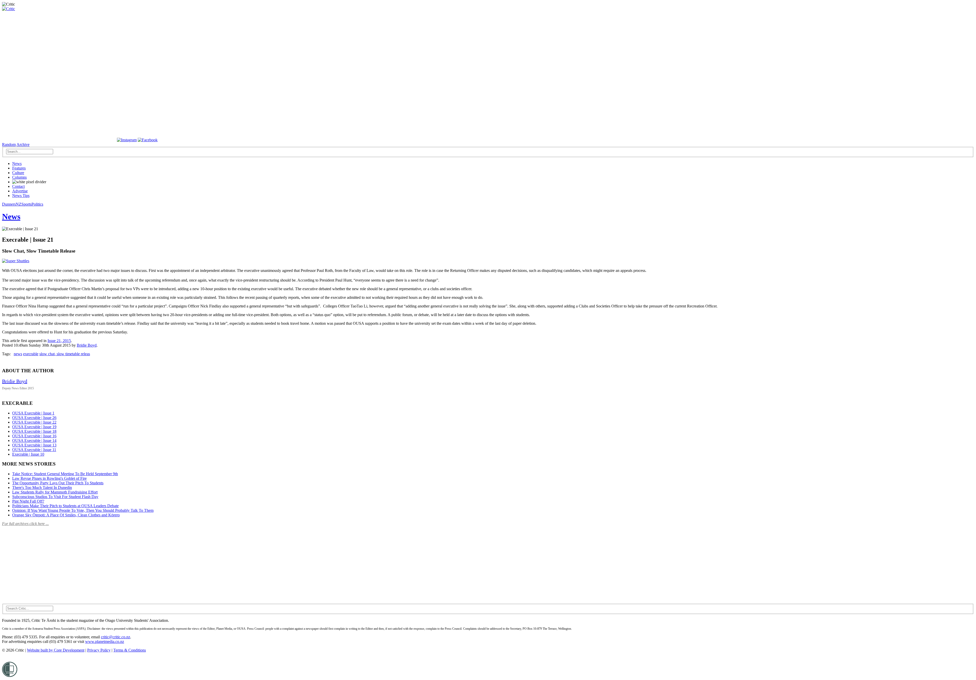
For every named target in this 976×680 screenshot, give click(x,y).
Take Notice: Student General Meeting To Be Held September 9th (65, 474)
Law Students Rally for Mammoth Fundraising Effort (55, 492)
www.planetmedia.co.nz (104, 641)
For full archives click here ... (25, 523)
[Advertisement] (40, 562)
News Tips (20, 195)
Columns (19, 177)
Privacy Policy (99, 650)
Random (9, 144)
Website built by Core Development (55, 650)
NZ (18, 204)
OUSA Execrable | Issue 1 (33, 413)
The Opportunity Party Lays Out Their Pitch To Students (57, 483)
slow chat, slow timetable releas (64, 354)
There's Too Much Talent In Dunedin (42, 487)
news (18, 354)
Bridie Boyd (87, 345)
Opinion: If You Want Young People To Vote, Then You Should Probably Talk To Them (83, 510)
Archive (23, 144)
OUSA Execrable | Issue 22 (34, 422)
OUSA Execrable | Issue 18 (34, 431)
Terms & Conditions (129, 650)
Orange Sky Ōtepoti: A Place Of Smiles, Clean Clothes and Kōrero (66, 515)
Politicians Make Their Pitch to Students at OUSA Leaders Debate (65, 506)
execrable (30, 354)
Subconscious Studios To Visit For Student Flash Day (55, 496)
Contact (18, 186)
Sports (26, 204)
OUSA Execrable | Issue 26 (34, 417)
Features (19, 168)
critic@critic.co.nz (115, 637)
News (17, 163)
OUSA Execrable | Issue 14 (34, 440)
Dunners (9, 204)
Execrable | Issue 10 (28, 454)
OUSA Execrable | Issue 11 (34, 449)
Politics (37, 204)
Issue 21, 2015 (59, 340)
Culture (18, 173)
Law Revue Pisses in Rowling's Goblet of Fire (49, 478)
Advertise (20, 191)
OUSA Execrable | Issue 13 (34, 445)
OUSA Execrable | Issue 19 (34, 427)
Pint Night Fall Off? (28, 501)
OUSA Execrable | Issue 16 (34, 436)
